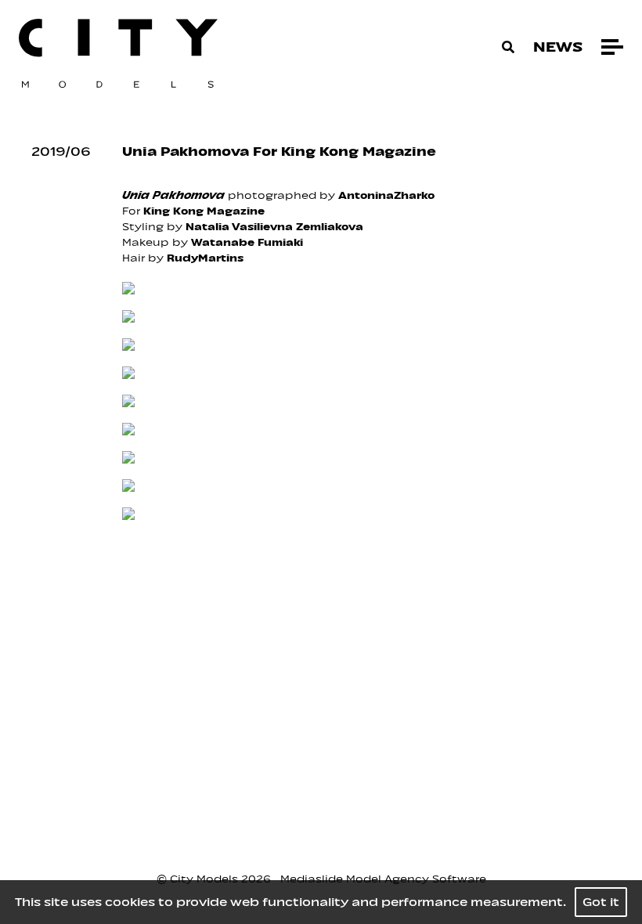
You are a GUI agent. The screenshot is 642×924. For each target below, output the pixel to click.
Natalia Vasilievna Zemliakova (274, 226)
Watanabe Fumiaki (247, 242)
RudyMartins (205, 258)
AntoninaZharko (386, 195)
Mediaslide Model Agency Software (383, 879)
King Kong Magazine (204, 211)
